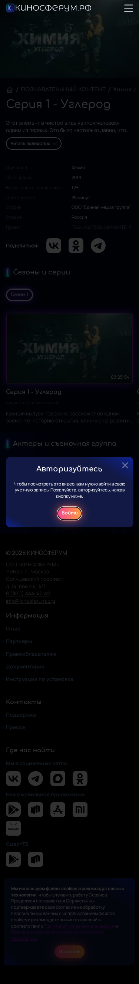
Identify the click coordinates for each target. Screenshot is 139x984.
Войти (70, 513)
